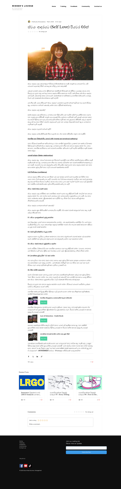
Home (21, 441)
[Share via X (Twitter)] (33, 356)
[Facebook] (21, 466)
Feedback (22, 445)
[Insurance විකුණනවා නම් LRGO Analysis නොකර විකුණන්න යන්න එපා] (32, 382)
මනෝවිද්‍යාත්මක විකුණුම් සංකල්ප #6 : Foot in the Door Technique (88, 394)
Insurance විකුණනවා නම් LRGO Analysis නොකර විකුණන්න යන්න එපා (30, 394)
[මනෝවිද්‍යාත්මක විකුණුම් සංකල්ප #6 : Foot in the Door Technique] (89, 382)
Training (21, 443)
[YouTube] (25, 466)
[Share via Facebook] (28, 356)
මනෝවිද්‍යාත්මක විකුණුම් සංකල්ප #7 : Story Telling (59, 394)
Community (22, 446)
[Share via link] (41, 356)
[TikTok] (30, 466)
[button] (60, 300)
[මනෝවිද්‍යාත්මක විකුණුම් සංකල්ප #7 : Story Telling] (60, 382)
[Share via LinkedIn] (37, 356)
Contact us (22, 448)
